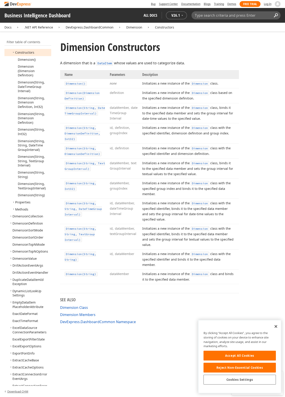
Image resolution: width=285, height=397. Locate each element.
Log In (267, 4)
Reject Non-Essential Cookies (239, 368)
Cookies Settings (239, 380)
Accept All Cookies (239, 356)
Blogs (207, 4)
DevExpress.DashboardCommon (90, 27)
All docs (150, 15)
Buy (153, 4)
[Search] (276, 15)
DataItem (105, 63)
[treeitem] (24, 52)
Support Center (168, 4)
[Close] (276, 326)
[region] (239, 356)
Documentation (190, 4)
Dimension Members (78, 314)
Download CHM (17, 391)
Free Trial (250, 4)
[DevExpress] (18, 4)
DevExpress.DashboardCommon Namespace (98, 321)
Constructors (164, 27)
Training (219, 4)
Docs (8, 27)
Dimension (134, 27)
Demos (231, 4)
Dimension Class (74, 307)
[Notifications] (278, 4)
